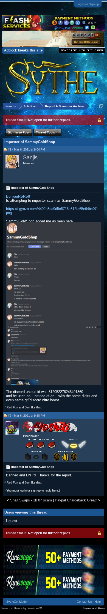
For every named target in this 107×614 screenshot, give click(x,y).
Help (98, 601)
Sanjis (30, 157)
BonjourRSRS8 (18, 196)
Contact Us (84, 601)
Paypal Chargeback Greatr (76, 500)
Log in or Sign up (88, 4)
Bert (27, 407)
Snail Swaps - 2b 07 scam (31, 500)
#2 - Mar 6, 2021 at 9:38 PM (26, 415)
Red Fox (12, 407)
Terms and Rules (94, 608)
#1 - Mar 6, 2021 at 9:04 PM (26, 149)
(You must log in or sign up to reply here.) (32, 490)
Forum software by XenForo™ (21, 608)
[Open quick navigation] (101, 106)
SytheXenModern (17, 601)
